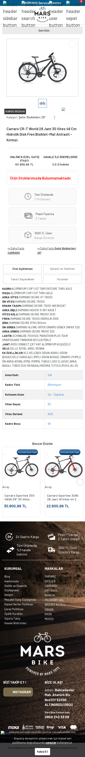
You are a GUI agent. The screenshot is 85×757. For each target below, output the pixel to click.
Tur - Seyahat (56, 394)
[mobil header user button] (56, 15)
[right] (80, 482)
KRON (48, 614)
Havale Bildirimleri (15, 623)
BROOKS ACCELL (55, 604)
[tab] (22, 269)
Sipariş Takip (12, 618)
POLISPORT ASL (54, 600)
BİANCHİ (50, 595)
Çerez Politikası (14, 609)
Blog (7, 576)
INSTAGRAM (22, 692)
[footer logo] (42, 654)
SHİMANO (50, 576)
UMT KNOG (51, 590)
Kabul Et (42, 751)
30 (49, 404)
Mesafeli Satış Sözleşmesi (20, 599)
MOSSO (49, 619)
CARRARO (14, 252)
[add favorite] (5, 452)
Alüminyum (54, 384)
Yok (50, 375)
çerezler (50, 742)
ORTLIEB (50, 581)
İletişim (8, 595)
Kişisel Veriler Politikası (18, 604)
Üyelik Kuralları (13, 613)
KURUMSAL (13, 568)
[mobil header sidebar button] (10, 15)
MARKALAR (54, 568)
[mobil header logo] (42, 14)
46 (49, 423)
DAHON (49, 609)
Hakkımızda (11, 581)
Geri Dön (44, 30)
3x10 (50, 414)
